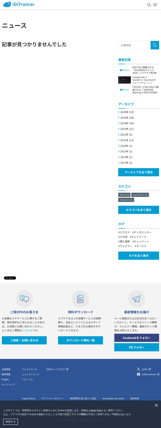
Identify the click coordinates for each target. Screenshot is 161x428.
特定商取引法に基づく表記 (83, 398)
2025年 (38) (127, 117)
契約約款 (134, 398)
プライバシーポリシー (53, 398)
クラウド (125, 232)
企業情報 (6, 369)
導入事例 (125, 241)
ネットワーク (138, 237)
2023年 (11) (127, 128)
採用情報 (6, 374)
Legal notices (28, 398)
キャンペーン (141, 241)
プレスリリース (126, 199)
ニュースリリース (140, 194)
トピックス (124, 194)
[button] (134, 414)
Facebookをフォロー (136, 338)
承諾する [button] (11, 421)
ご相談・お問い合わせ (24, 340)
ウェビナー (126, 246)
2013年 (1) (126, 162)
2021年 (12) (127, 140)
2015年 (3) (126, 151)
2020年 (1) (126, 145)
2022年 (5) (126, 134)
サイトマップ (8, 384)
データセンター (142, 232)
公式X (145, 369)
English (5, 379)
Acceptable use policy (113, 398)
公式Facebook (149, 374)
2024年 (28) (127, 123)
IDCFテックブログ (56, 369)
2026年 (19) (127, 112)
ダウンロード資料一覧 (80, 340)
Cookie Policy (96, 410)
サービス (141, 246)
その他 (123, 237)
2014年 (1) (126, 157)
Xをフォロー (137, 347)
